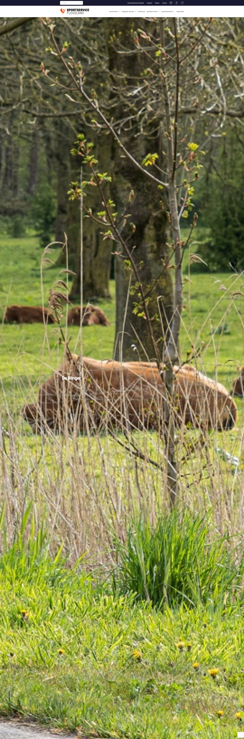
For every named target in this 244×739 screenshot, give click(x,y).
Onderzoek (141, 11)
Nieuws (157, 3)
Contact (164, 3)
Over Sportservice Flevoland (135, 3)
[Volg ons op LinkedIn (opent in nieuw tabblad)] (171, 3)
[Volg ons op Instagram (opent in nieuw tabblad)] (182, 3)
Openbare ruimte (152, 11)
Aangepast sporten (128, 11)
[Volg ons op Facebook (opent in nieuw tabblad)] (176, 3)
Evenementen (113, 11)
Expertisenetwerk (167, 11)
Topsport (149, 3)
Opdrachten (180, 11)
